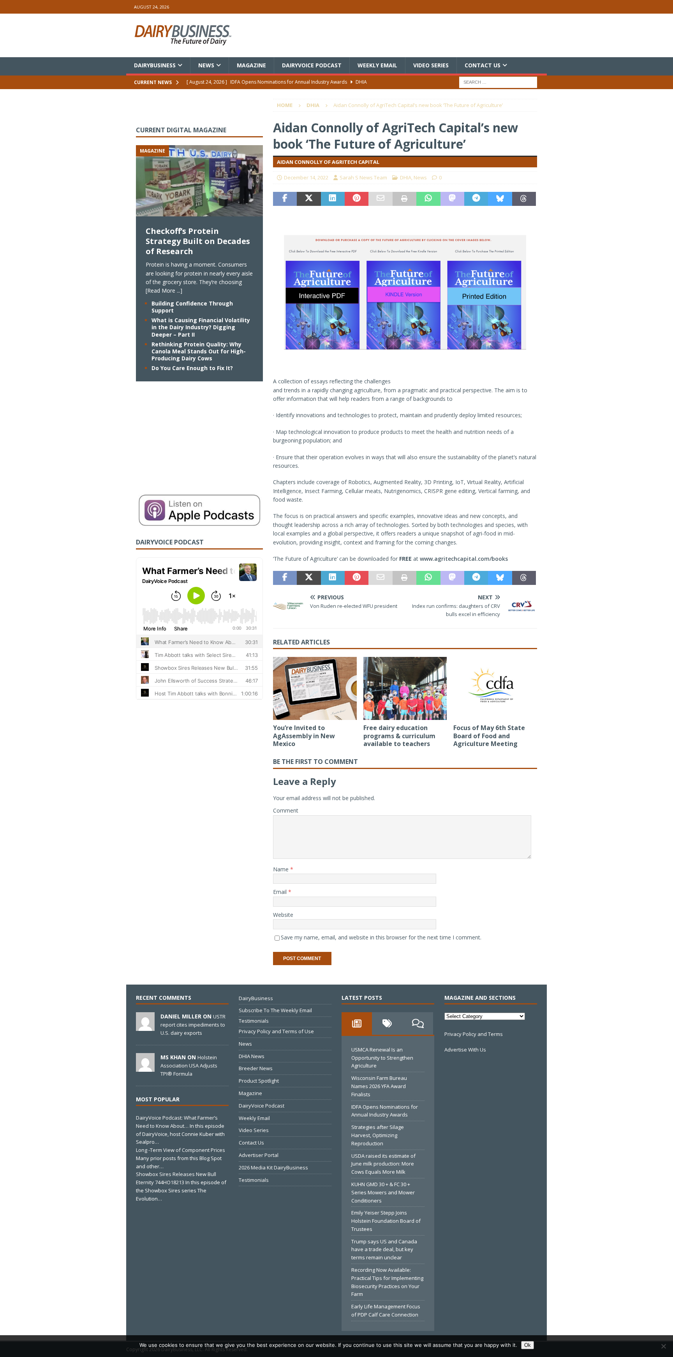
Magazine (251, 65)
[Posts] (357, 1023)
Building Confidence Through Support (192, 307)
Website (283, 914)
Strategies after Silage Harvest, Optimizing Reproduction (377, 1135)
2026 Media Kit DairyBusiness (273, 1167)
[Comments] (418, 1023)
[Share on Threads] (524, 199)
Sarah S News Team (363, 177)
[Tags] (387, 1023)
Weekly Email (377, 65)
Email (280, 891)
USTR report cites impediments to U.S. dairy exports (193, 1024)
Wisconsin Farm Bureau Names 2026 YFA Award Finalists (379, 1086)
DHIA (405, 177)
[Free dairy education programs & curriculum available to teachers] (405, 688)
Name (281, 869)
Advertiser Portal (258, 1155)
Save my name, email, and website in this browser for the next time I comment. (381, 937)
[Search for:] (498, 82)
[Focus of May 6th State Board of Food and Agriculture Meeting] (495, 688)
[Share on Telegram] (476, 199)
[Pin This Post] (356, 199)
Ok (527, 1345)
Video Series (431, 65)
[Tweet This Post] (309, 199)
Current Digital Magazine (181, 130)
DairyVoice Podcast (312, 65)
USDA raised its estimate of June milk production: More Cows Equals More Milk (383, 1164)
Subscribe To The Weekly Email (275, 1010)
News (206, 65)
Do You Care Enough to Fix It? (192, 368)
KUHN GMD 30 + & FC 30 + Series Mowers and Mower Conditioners (383, 1192)
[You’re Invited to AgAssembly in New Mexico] (315, 688)
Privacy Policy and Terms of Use (276, 1031)
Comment (285, 810)
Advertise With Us (465, 1049)
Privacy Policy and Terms (473, 1033)
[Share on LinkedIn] (333, 199)
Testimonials (254, 1020)
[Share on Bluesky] (500, 199)
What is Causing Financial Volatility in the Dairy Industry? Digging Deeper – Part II (201, 327)
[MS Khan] (145, 1067)
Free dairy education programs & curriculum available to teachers (399, 735)
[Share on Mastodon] (452, 199)
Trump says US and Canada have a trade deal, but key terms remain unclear (384, 1249)
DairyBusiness (155, 65)
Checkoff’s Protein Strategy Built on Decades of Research (198, 241)
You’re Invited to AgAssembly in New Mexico (304, 735)
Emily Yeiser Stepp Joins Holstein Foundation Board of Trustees (386, 1220)
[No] (663, 1346)
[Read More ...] (164, 290)
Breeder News (256, 1068)
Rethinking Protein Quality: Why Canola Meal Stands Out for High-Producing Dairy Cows (199, 351)
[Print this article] (404, 199)
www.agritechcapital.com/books (464, 558)
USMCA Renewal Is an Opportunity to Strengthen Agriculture (382, 1057)
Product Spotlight (259, 1080)
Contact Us (482, 65)
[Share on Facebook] (285, 199)
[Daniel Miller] (145, 1026)
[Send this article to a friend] (380, 199)
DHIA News (251, 1056)
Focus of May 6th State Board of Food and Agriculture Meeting (489, 735)
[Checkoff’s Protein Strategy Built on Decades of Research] (199, 212)
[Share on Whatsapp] (428, 199)
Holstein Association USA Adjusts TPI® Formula (188, 1065)
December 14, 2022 (306, 177)
